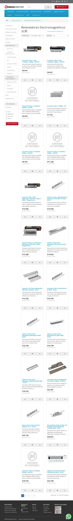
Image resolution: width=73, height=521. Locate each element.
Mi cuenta (45, 507)
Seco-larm (10, 116)
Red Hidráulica (47, 11)
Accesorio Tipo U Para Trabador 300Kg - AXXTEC (56, 61)
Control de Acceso (19, 15)
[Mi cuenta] (59, 1)
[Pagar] (67, 1)
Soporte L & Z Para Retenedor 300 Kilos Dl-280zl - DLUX (32, 289)
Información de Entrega (10, 508)
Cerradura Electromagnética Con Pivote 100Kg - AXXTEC (56, 380)
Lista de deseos (47, 512)
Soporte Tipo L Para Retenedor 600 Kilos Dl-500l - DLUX (31, 335)
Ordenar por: (25, 35)
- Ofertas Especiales (11, 92)
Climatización (10, 11)
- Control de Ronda (11, 57)
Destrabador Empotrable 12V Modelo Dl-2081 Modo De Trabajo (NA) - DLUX (57, 426)
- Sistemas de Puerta (11, 82)
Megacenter (11, 114)
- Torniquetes (9, 88)
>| (34, 495)
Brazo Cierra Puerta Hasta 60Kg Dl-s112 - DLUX (31, 425)
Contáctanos (24, 508)
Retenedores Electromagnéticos (33, 20)
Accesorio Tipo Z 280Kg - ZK (56, 106)
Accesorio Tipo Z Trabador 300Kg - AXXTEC (31, 152)
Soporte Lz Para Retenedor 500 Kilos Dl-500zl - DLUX (56, 471)
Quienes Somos (8, 507)
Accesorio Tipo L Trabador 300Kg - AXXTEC (31, 106)
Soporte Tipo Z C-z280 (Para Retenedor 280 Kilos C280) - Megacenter (31, 244)
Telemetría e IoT (36, 15)
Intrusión (9, 15)
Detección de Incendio (22, 11)
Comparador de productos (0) (55, 31)
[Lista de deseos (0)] (62, 1)
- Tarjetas (8, 85)
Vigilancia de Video (59, 11)
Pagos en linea (24, 512)
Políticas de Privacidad (10, 510)
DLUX (9, 112)
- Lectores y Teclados (11, 64)
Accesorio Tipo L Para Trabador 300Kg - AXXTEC (31, 61)
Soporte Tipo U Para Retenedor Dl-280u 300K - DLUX (55, 335)
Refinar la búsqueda (12, 123)
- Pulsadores (9, 73)
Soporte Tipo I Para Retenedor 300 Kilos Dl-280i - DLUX (57, 244)
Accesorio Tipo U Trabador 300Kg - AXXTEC (56, 152)
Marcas (34, 507)
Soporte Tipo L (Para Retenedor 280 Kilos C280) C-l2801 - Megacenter (32, 198)
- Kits (7, 60)
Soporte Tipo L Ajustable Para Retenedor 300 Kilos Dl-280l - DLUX (57, 198)
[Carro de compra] (64, 1)
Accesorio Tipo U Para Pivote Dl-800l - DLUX (57, 289)
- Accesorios (9, 49)
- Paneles (8, 67)
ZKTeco (9, 118)
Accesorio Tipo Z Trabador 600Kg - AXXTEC (31, 471)
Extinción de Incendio (36, 11)
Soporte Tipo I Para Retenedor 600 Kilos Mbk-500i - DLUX (32, 381)
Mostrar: (49, 35)
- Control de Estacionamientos (10, 53)
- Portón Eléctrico (10, 70)
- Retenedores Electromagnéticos (10, 78)
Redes (27, 15)
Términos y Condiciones (10, 512)
